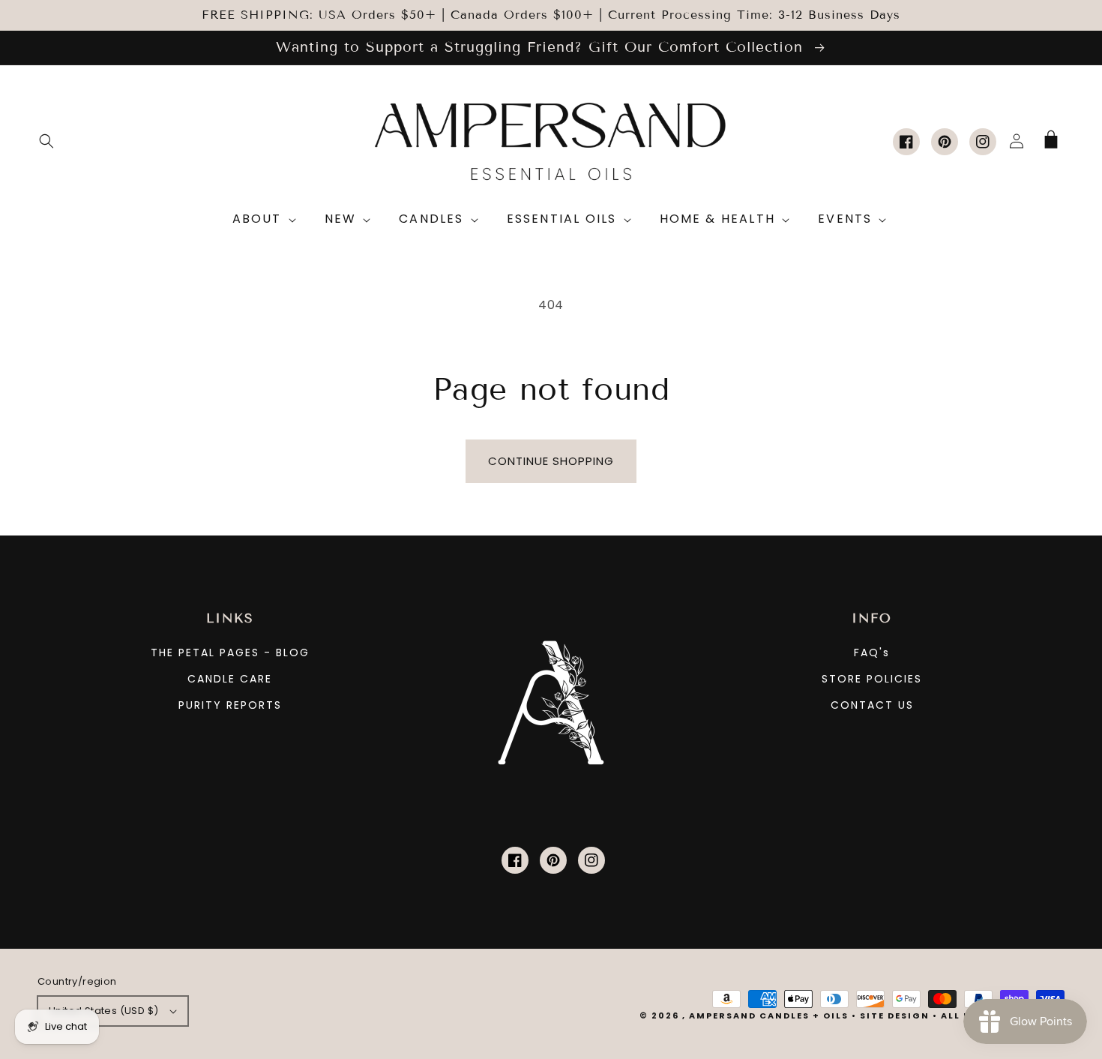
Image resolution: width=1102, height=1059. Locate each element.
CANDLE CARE (229, 678)
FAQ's (872, 652)
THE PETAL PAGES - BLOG (230, 652)
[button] (46, 141)
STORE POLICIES (872, 678)
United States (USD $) (103, 1011)
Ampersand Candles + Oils (769, 1016)
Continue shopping (551, 461)
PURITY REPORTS (230, 705)
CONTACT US (872, 705)
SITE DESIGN (895, 1016)
